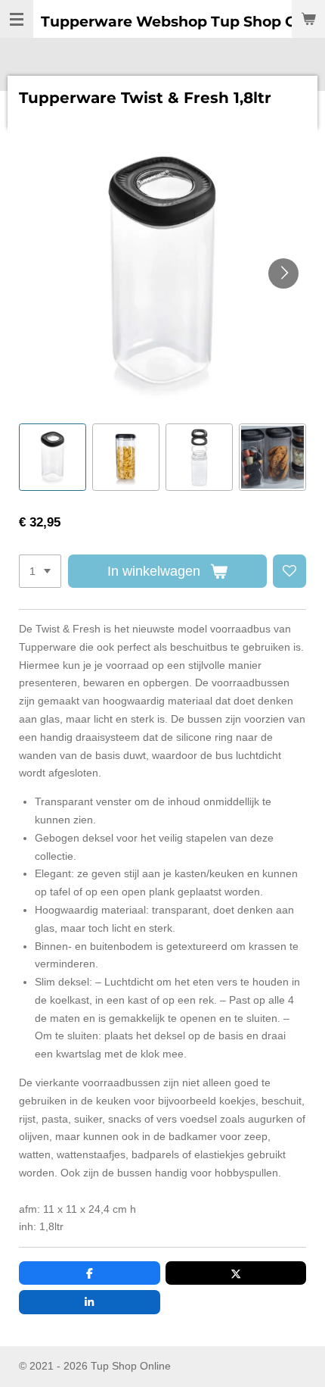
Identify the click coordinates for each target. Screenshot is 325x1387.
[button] (52, 457)
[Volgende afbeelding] (283, 273)
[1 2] (40, 571)
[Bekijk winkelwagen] (308, 19)
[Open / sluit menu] (16, 19)
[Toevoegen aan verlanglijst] (289, 571)
